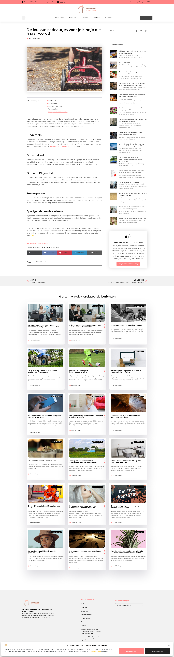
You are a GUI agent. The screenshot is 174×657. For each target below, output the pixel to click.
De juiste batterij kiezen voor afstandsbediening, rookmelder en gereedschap (130, 159)
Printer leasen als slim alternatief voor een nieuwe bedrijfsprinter (85, 326)
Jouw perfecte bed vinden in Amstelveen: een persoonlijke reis (83, 461)
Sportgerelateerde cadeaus (57, 112)
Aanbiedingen (34, 38)
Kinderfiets (52, 100)
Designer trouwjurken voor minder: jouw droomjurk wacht (86, 416)
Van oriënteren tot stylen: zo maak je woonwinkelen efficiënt (126, 371)
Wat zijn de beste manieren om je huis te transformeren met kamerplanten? (127, 552)
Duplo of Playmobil (55, 106)
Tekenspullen (52, 109)
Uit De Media (59, 18)
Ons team (96, 18)
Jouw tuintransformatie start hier (42, 461)
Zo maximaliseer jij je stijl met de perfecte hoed (42, 552)
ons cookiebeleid (96, 651)
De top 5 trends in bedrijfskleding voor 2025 (44, 507)
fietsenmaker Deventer (59, 147)
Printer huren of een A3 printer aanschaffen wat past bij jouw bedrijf (43, 326)
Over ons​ (84, 18)
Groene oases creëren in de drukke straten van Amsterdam (42, 371)
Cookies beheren (157, 651)
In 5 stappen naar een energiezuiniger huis (85, 552)
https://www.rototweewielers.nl (39, 243)
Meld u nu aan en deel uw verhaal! (128, 242)
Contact (108, 18)
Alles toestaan (131, 651)
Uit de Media (85, 618)
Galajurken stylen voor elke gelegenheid (132, 218)
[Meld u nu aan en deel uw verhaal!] (128, 236)
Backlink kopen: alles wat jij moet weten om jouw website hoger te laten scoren (91, 631)
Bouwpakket (52, 103)
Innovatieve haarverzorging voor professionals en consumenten (82, 507)
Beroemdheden (86, 614)
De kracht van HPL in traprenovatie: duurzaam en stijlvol (125, 416)
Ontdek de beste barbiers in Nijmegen (126, 325)
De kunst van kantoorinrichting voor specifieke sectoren (126, 461)
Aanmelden (85, 622)
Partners (72, 18)
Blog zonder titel (124, 62)
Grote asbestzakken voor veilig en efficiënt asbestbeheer (125, 507)
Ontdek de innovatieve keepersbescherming (78, 371)
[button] (169, 645)
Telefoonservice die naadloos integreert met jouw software (44, 416)
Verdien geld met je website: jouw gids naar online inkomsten (90, 639)
